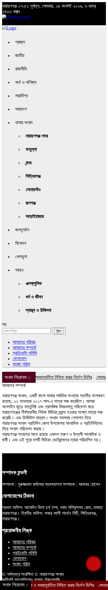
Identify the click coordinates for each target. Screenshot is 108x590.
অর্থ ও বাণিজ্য (25, 82)
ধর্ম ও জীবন (34, 296)
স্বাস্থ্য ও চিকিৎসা (38, 310)
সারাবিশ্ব (21, 95)
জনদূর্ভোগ (22, 229)
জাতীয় (19, 55)
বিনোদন (20, 243)
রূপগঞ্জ (31, 203)
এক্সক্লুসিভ (34, 283)
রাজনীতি (21, 69)
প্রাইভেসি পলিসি (25, 353)
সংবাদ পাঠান (21, 364)
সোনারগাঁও (33, 189)
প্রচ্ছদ (20, 42)
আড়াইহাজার (35, 216)
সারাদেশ (21, 109)
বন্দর (28, 162)
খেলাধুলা (21, 256)
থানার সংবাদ (24, 122)
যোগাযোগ (19, 358)
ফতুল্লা (31, 149)
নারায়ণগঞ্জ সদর (37, 136)
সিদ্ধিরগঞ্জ (33, 176)
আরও (19, 270)
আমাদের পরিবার (24, 342)
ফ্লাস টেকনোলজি (47, 579)
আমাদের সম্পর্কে (24, 347)
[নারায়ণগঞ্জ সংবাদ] (16, 17)
